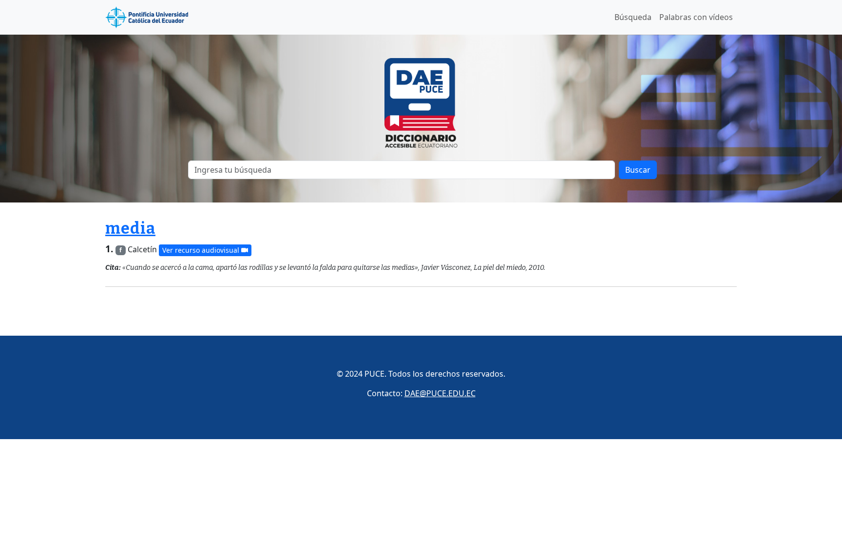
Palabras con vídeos (696, 17)
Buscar (638, 169)
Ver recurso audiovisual (201, 250)
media (130, 228)
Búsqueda (632, 17)
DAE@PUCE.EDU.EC (440, 393)
